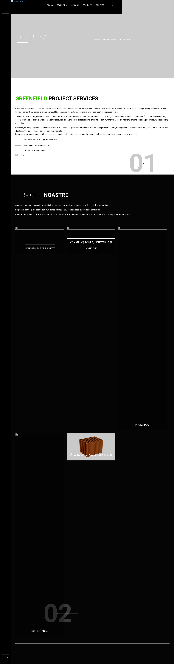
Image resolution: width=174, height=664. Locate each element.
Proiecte (87, 5)
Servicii (75, 5)
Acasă (50, 5)
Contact (100, 5)
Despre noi (62, 5)
